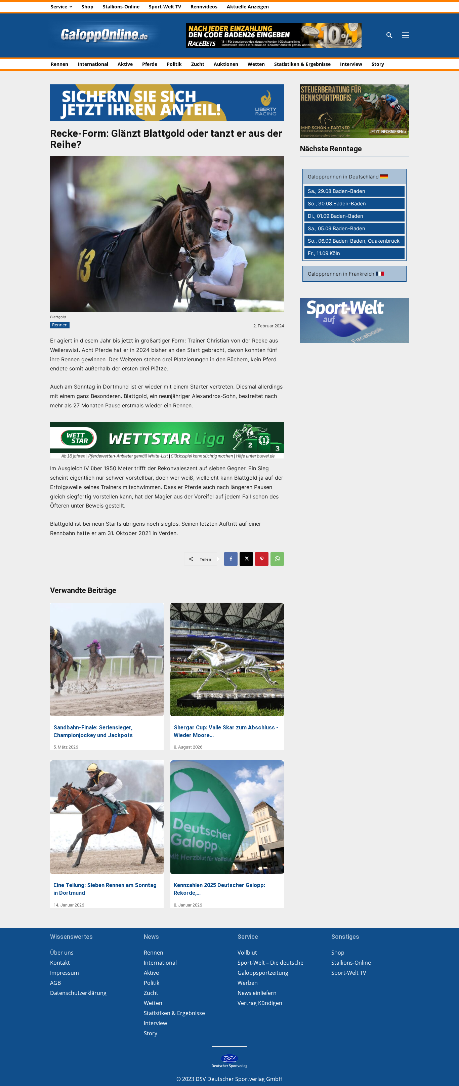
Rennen (60, 325)
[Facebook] (231, 559)
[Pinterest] (261, 559)
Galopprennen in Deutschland (344, 176)
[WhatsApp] (277, 559)
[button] (389, 36)
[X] (246, 559)
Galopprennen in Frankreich (342, 274)
